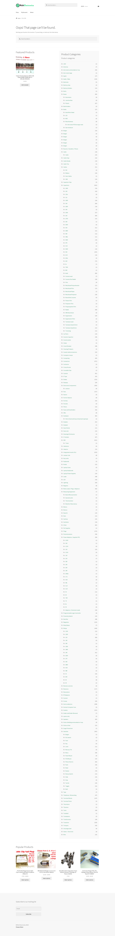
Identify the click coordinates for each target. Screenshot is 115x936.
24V (66, 570)
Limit (66, 746)
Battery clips (66, 85)
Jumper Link (66, 455)
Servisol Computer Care (69, 707)
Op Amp (65, 519)
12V (66, 549)
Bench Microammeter (71, 495)
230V (66, 646)
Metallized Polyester (71, 294)
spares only (66, 716)
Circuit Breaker (67, 346)
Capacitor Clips (67, 182)
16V (66, 203)
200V (66, 206)
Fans (64, 391)
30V (66, 221)
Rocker (67, 771)
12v (66, 197)
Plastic (67, 103)
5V (66, 592)
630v (66, 258)
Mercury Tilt (68, 749)
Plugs (64, 531)
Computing (66, 358)
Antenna (65, 67)
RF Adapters (66, 695)
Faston (65, 394)
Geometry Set (69, 498)
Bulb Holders (66, 106)
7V (66, 601)
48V (66, 671)
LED (64, 479)
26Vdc (66, 573)
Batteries (65, 82)
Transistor (66, 822)
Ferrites (65, 401)
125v (66, 194)
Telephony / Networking (69, 795)
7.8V (66, 598)
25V (66, 215)
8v (66, 604)
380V (66, 664)
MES (66, 118)
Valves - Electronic (68, 831)
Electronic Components (69, 385)
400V (66, 231)
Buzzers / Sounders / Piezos (70, 149)
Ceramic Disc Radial (70, 279)
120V (66, 634)
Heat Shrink (66, 428)
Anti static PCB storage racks (75, 124)
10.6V (66, 540)
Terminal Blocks (67, 798)
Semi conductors (67, 704)
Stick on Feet (66, 725)
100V (66, 188)
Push (66, 765)
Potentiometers (67, 534)
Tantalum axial (69, 322)
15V (66, 558)
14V (66, 640)
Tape (64, 792)
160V (66, 200)
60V (66, 677)
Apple (64, 76)
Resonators (66, 692)
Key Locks (66, 458)
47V (66, 243)
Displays (65, 382)
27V (66, 658)
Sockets (65, 710)
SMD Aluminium (69, 313)
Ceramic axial (69, 276)
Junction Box (68, 100)
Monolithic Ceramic (70, 297)
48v (66, 583)
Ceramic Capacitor (68, 337)
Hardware (66, 416)
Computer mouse (68, 355)
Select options (25, 880)
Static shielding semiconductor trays (73, 722)
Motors (65, 510)
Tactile (67, 783)
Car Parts (65, 334)
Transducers (66, 816)
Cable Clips (66, 158)
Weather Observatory (71, 504)
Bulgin (65, 130)
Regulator (66, 622)
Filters (65, 407)
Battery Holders (67, 88)
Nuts (64, 516)
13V (66, 555)
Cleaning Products (68, 349)
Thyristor (65, 807)
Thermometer (69, 501)
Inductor (65, 449)
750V (66, 267)
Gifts (64, 413)
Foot (66, 740)
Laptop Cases (67, 467)
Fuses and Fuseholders (69, 410)
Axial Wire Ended (69, 112)
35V (66, 228)
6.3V (66, 255)
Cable (64, 152)
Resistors (65, 689)
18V (66, 561)
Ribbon (67, 173)
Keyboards (66, 461)
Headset (65, 425)
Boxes (65, 94)
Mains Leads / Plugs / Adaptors (71, 489)
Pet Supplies (66, 528)
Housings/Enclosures (69, 434)
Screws (65, 701)
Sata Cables (68, 176)
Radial (67, 309)
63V (66, 261)
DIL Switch (68, 737)
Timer (67, 443)
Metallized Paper (69, 291)
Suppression (68, 316)
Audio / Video (66, 79)
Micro (66, 752)
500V (66, 249)
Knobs (65, 464)
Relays (65, 628)
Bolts (64, 91)
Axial (66, 273)
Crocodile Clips (67, 370)
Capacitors (66, 185)
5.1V (66, 586)
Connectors (66, 361)
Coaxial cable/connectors (70, 352)
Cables (65, 167)
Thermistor (66, 804)
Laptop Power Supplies (69, 473)
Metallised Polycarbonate (72, 285)
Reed (66, 768)
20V (66, 209)
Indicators (66, 446)
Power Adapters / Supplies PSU (71, 537)
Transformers (67, 819)
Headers (65, 422)
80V (66, 270)
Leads (64, 476)
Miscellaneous (69, 121)
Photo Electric (69, 762)
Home (19, 18)
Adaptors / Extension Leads (72, 610)
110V (66, 631)
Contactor (66, 364)
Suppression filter (70, 319)
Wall (66, 789)
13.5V (66, 552)
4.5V (66, 579)
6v (66, 264)
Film (66, 282)
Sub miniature (69, 127)
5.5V (66, 246)
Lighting (65, 482)
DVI (66, 170)
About (31, 12)
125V (64, 64)
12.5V (66, 546)
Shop (17, 12)
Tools (64, 810)
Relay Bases (66, 625)
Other (65, 525)
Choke (65, 343)
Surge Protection (68, 728)
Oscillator (66, 522)
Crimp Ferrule (67, 367)
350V (66, 224)
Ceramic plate (67, 340)
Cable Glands (66, 161)
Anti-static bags (67, 73)
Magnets (65, 485)
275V (66, 218)
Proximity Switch (68, 616)
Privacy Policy (19, 927)
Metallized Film (69, 288)
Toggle (67, 786)
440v (66, 237)
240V (66, 649)
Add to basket (25, 85)
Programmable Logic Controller (72, 613)
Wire (64, 834)
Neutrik (65, 513)
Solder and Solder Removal (70, 713)
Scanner (65, 698)
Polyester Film (69, 303)
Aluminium (68, 97)
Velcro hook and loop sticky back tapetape (76, 419)
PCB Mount (68, 759)
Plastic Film (68, 300)
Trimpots (65, 825)
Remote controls (68, 686)
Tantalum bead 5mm (71, 328)
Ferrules (65, 403)
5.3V (66, 589)
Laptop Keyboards (68, 470)
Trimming (68, 331)
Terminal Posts (67, 801)
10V (66, 191)
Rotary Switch (69, 774)
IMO (64, 440)
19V (66, 564)
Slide (66, 777)
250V (66, 212)
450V (66, 240)
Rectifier (65, 619)
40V (66, 234)
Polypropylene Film (70, 306)
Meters (65, 507)
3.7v (66, 577)
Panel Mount (68, 755)
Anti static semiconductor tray (71, 70)
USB (66, 179)
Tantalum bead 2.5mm (71, 325)
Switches (65, 731)
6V (66, 595)
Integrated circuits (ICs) (69, 452)
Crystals (65, 373)
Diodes (65, 379)
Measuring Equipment (69, 491)
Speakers (65, 719)
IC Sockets (66, 437)
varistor (67, 388)
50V (66, 252)
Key (66, 743)
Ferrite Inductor (67, 397)
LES (66, 115)
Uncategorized (67, 828)
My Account (24, 12)
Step (66, 780)
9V (66, 607)
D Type (65, 376)
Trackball (65, 813)
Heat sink (65, 431)
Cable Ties (66, 164)
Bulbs (64, 109)
